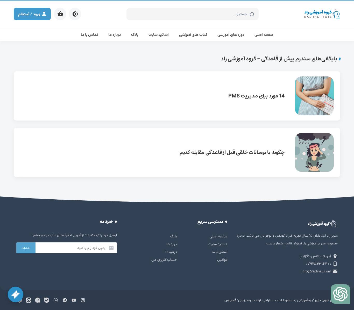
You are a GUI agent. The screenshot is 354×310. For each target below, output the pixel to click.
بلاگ (134, 34)
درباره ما (114, 34)
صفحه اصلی (263, 34)
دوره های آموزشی (230, 34)
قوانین (222, 260)
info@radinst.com (316, 271)
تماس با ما (89, 34)
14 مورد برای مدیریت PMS (177, 96)
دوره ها (172, 244)
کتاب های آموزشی (193, 34)
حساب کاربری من (164, 260)
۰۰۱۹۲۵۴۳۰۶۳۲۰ (318, 264)
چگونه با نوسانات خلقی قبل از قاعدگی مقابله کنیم (177, 152)
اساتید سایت (158, 34)
